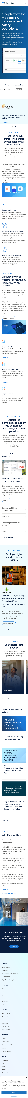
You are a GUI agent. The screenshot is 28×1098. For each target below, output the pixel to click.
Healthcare (6, 516)
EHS (3, 995)
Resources (5, 1034)
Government (5, 1020)
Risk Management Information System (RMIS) (12, 524)
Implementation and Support (10, 973)
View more (5, 820)
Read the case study (8, 623)
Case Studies (5, 1041)
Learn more (5, 357)
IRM (3, 1004)
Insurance (5, 531)
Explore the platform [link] (8, 318)
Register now (6, 120)
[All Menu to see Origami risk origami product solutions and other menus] (25, 3)
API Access (5, 970)
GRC (3, 998)
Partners (4, 1069)
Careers (4, 1063)
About (4, 1056)
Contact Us (5, 1073)
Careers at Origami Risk (9, 893)
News (3, 1066)
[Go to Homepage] (8, 3)
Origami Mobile (6, 976)
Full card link (13, 677)
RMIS (3, 992)
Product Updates (6, 1051)
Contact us (14, 946)
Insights (4, 1038)
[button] (26, 1077)
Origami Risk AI (6, 967)
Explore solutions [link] (8, 537)
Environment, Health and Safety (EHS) (10, 455)
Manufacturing (6, 1026)
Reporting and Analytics (8, 980)
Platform (4, 963)
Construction (5, 1017)
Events (4, 1048)
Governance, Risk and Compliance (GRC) (9, 509)
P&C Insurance (6, 989)
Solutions (5, 985)
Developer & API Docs (8, 1045)
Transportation (6, 1029)
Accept (14, 1092)
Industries (5, 1010)
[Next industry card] (8, 698)
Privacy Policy (14, 1096)
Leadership (5, 1060)
